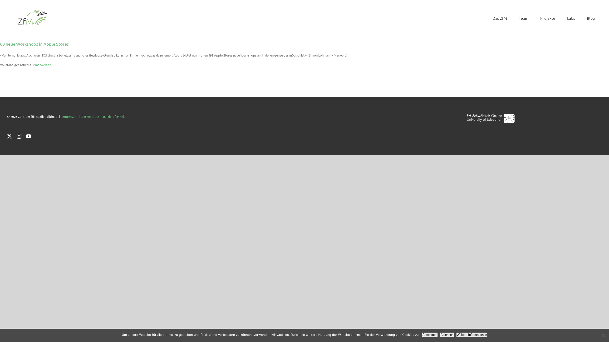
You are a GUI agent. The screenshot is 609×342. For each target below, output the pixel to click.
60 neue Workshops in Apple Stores (34, 43)
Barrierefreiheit (114, 116)
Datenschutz (90, 116)
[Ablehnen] (603, 335)
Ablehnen (447, 335)
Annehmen (429, 335)
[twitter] (9, 136)
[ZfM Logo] (32, 11)
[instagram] (19, 136)
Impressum (69, 116)
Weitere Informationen (472, 335)
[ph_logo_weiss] (491, 116)
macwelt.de (43, 65)
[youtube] (28, 136)
